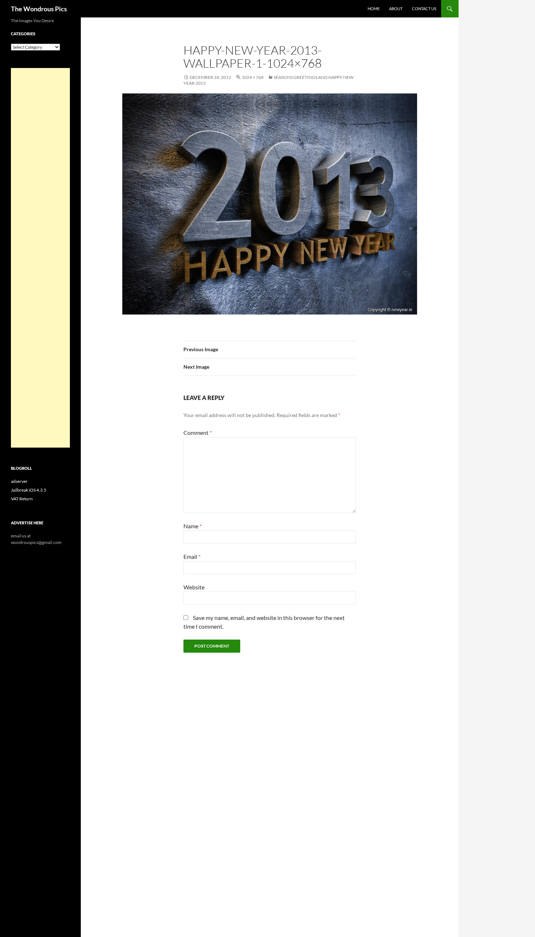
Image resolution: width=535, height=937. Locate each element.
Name (192, 525)
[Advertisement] (40, 258)
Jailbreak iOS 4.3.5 (28, 490)
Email (192, 556)
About (396, 8)
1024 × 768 (252, 77)
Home (374, 8)
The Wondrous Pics (39, 9)
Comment (197, 432)
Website (194, 587)
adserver (19, 481)
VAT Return (22, 498)
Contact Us (424, 8)
